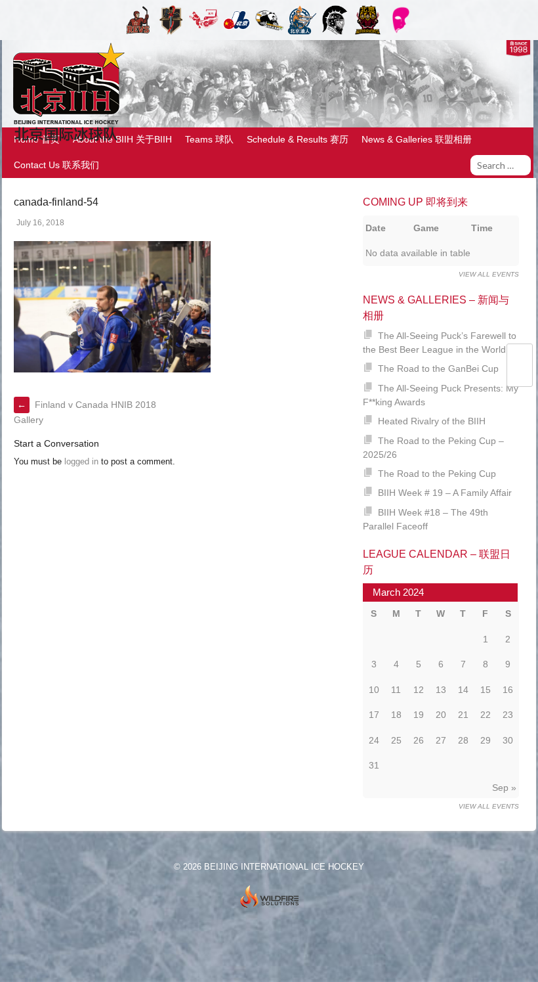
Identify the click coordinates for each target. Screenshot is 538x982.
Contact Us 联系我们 (56, 165)
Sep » (504, 787)
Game (426, 228)
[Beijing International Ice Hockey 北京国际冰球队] (65, 140)
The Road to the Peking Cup (437, 473)
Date (375, 228)
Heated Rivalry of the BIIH (432, 421)
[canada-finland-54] (112, 369)
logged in (81, 461)
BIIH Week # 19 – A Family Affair (445, 492)
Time (482, 228)
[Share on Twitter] (519, 358)
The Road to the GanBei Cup (438, 368)
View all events (489, 274)
